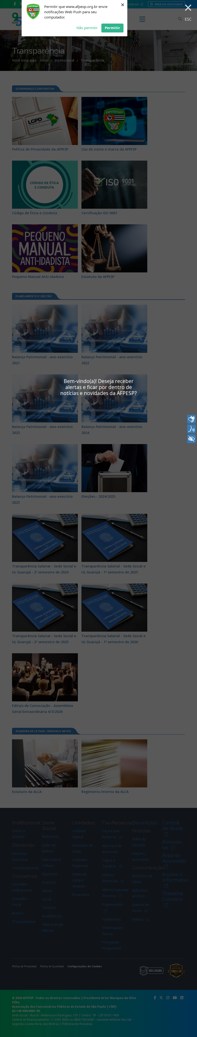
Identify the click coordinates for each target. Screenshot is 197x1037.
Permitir (112, 27)
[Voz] (191, 429)
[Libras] (191, 419)
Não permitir (87, 27)
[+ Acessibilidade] (191, 438)
